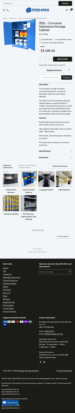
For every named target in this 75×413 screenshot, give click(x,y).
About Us (6, 293)
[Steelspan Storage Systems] (37, 10)
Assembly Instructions (11, 277)
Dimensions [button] (43, 157)
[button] (71, 10)
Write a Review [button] (64, 236)
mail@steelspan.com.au (53, 334)
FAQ (4, 271)
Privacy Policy (8, 308)
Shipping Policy (9, 302)
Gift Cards (7, 290)
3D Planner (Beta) (9, 283)
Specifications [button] (45, 151)
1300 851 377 (49, 331)
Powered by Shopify (64, 371)
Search (65, 3)
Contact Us (7, 274)
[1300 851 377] (8, 10)
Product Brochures (10, 280)
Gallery (5, 287)
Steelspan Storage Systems (28, 371)
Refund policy (8, 305)
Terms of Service (9, 311)
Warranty (6, 299)
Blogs (5, 296)
